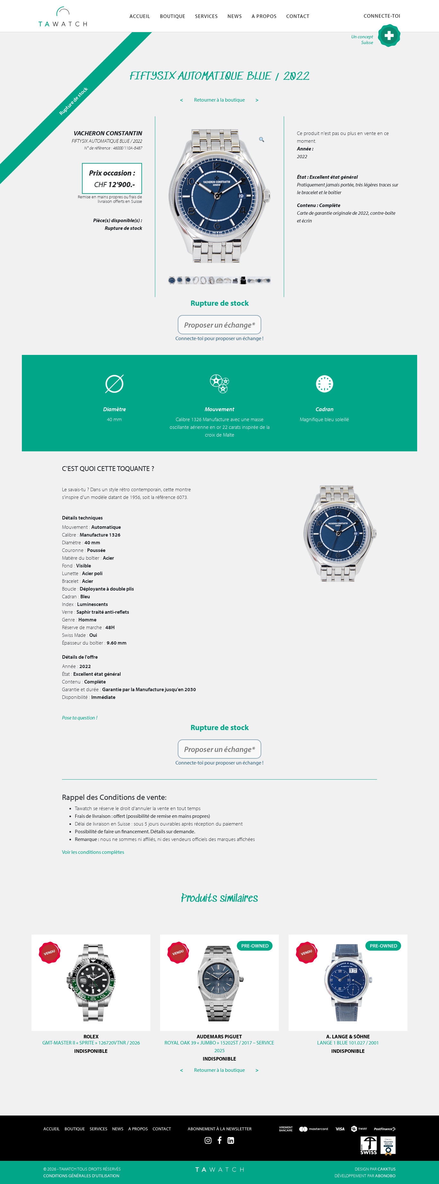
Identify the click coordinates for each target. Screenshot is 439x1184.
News (235, 16)
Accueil (140, 16)
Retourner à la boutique (220, 99)
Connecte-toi (382, 16)
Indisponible (91, 1051)
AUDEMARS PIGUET (219, 1036)
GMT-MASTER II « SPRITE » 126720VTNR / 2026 (91, 1042)
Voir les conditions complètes (93, 852)
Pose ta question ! (79, 717)
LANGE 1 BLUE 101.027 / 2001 (348, 1042)
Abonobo (385, 1176)
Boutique (172, 16)
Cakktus (387, 1169)
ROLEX (91, 1036)
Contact (297, 16)
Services (206, 16)
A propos (264, 16)
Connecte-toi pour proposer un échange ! (219, 338)
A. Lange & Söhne (348, 1036)
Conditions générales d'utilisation (81, 1176)
